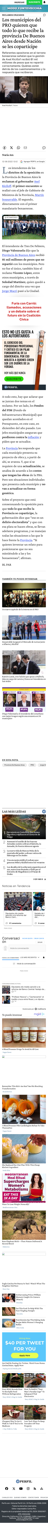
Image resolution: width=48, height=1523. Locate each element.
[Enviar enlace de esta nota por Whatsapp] (18, 147)
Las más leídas (14, 811)
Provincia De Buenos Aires (14, 765)
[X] (13, 1488)
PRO (32, 765)
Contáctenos (33, 1497)
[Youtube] (21, 1488)
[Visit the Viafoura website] (40, 1009)
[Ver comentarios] (44, 15)
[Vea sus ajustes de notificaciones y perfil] (44, 2)
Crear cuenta (39, 938)
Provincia (12, 448)
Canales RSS (7, 1497)
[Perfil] (24, 1482)
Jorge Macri (9, 291)
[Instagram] (28, 1488)
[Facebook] (6, 1488)
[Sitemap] (41, 1488)
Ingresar (19, 2)
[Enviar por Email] (25, 147)
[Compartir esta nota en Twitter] (11, 147)
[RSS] (35, 1488)
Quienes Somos (20, 1497)
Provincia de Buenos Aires (18, 255)
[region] (24, 974)
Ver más (38, 879)
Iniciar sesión (27, 938)
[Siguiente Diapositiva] (43, 907)
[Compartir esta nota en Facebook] (4, 147)
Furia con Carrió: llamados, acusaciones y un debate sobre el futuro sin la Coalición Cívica (24, 311)
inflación (33, 437)
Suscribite (34, 2)
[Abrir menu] (3, 8)
